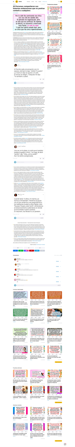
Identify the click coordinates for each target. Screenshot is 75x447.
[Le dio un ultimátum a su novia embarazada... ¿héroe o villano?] (20, 390)
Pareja (31, 305)
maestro (19, 183)
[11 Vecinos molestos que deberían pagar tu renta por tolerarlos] (20, 313)
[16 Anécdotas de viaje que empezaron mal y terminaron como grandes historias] (37, 349)
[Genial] (18, 1)
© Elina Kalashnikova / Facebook (22, 132)
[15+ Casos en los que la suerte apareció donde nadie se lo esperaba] (54, 313)
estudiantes (42, 183)
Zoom (29, 51)
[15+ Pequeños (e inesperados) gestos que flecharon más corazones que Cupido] (37, 374)
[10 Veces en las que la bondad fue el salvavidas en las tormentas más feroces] (54, 411)
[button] (18, 248)
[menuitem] (28, 1)
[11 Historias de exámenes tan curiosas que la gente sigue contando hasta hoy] (54, 43)
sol (26, 44)
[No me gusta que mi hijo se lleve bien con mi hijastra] (20, 411)
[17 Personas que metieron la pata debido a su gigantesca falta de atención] (37, 313)
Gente (14, 342)
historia (25, 32)
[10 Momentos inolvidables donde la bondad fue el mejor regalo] (20, 427)
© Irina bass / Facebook (38, 119)
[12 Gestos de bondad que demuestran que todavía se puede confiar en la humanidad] (54, 10)
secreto (42, 33)
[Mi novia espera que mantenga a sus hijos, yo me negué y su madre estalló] (54, 26)
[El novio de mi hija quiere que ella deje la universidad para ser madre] (54, 427)
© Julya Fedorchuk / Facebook (30, 191)
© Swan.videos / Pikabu (24, 94)
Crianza (48, 36)
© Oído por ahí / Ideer (30, 181)
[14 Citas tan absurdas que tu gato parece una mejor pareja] (37, 390)
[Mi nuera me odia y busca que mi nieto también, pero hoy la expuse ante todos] (20, 374)
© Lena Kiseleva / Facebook (34, 170)
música (41, 51)
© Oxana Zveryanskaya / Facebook (23, 61)
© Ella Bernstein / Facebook (21, 236)
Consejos (14, 321)
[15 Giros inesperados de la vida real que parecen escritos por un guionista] (54, 59)
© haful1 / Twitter (15, 158)
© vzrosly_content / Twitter (16, 214)
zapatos (26, 138)
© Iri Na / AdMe (28, 105)
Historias (14, 4)
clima (24, 44)
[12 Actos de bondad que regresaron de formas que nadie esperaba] (54, 349)
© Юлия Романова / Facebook (39, 229)
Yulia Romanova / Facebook (40, 244)
